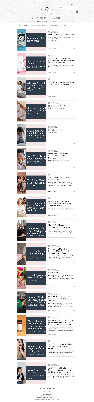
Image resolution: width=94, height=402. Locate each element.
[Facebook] (46, 391)
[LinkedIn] (50, 391)
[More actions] (74, 31)
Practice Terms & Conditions (46, 395)
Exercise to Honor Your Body (38, 25)
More (70, 25)
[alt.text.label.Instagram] (44, 391)
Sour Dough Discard (54, 25)
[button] (77, 11)
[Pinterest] (48, 391)
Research (64, 25)
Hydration (26, 25)
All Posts (19, 25)
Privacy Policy (46, 392)
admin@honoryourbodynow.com (47, 388)
